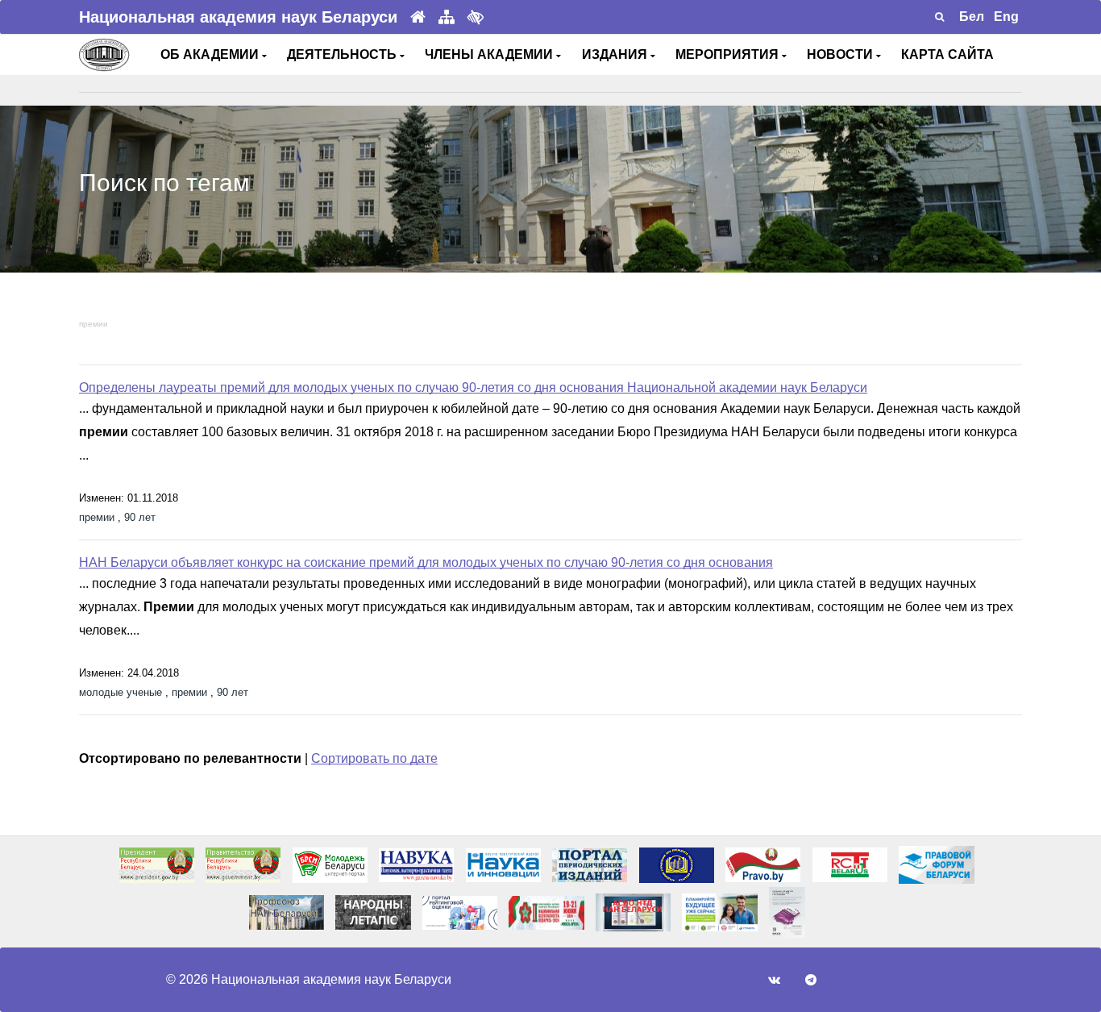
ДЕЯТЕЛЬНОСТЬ (343, 54)
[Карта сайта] (446, 17)
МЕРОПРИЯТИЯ (728, 54)
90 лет (140, 517)
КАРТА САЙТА (947, 54)
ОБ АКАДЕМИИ (211, 54)
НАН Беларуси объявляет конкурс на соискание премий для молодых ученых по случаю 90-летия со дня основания (426, 562)
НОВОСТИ (841, 54)
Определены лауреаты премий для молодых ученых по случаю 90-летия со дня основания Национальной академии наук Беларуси (473, 387)
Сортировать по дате (374, 758)
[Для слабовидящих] (475, 17)
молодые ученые (120, 692)
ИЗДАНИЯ (616, 54)
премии (93, 323)
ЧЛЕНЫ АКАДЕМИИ (490, 54)
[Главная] (418, 17)
